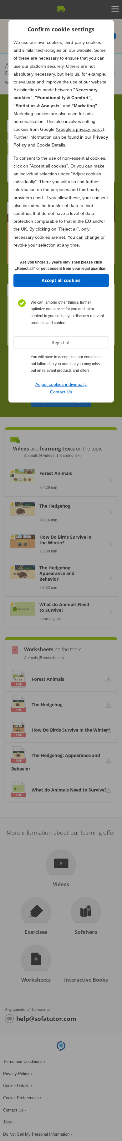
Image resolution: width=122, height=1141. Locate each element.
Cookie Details (51, 144)
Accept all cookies (61, 280)
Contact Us (61, 391)
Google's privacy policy (80, 129)
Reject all (61, 342)
